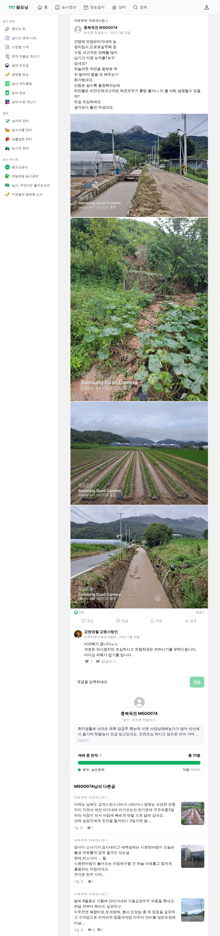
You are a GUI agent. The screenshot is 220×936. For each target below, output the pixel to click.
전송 (197, 682)
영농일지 (97, 7)
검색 (143, 7)
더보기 (83, 740)
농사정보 (69, 7)
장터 (122, 7)
